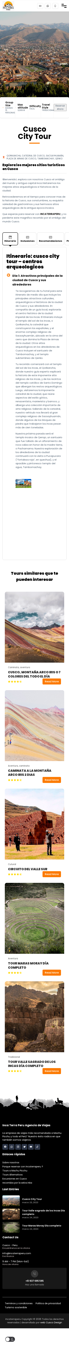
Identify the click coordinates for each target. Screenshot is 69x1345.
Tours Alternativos (12, 1174)
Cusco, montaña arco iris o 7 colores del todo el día (34, 674)
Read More (52, 681)
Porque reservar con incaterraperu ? (22, 1166)
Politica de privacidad (48, 1303)
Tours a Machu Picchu (14, 1170)
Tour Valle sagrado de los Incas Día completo (32, 1064)
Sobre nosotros (10, 1162)
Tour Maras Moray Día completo (28, 965)
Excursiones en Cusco (14, 1178)
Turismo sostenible (16, 1307)
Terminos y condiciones (19, 1303)
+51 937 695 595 (35, 1280)
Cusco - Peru (9, 1245)
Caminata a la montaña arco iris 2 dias (29, 773)
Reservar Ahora (60, 107)
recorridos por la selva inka (17, 1182)
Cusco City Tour (32, 1199)
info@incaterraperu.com (16, 1253)
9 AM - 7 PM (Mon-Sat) (15, 1261)
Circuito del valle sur (27, 869)
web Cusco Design (51, 1322)
